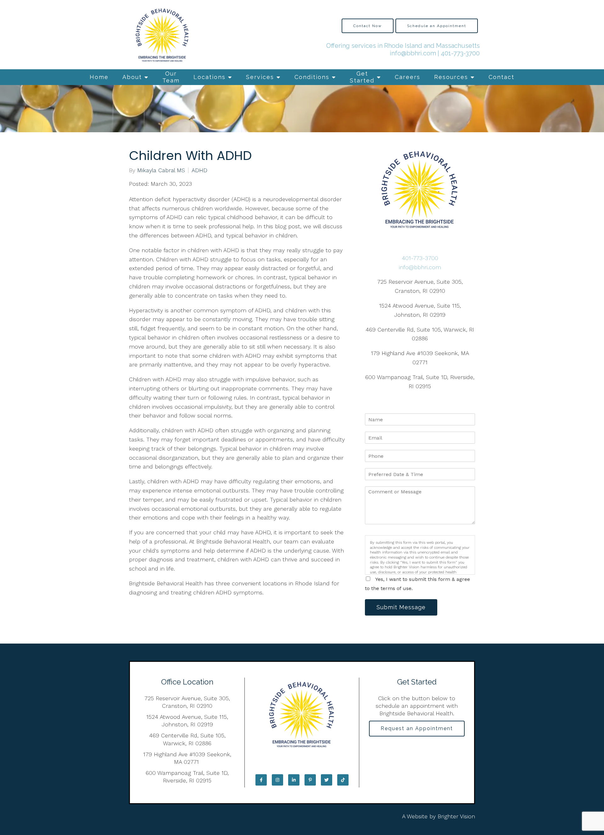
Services (260, 77)
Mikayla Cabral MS (161, 170)
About (132, 77)
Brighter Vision (456, 816)
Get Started (362, 77)
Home (99, 77)
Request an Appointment (417, 728)
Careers (407, 77)
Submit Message (401, 607)
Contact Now (367, 26)
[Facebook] (261, 780)
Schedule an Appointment (436, 26)
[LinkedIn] (293, 780)
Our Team (171, 77)
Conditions (311, 77)
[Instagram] (277, 780)
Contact (501, 77)
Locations (209, 77)
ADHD (199, 170)
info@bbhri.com (413, 53)
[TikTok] (343, 780)
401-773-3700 (460, 53)
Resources (451, 77)
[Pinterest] (310, 780)
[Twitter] (326, 780)
